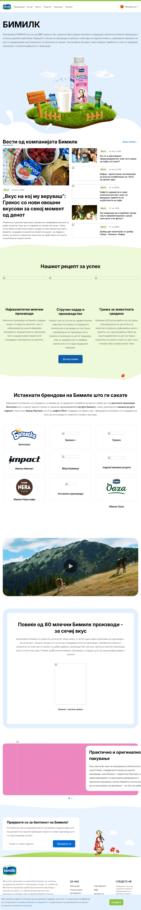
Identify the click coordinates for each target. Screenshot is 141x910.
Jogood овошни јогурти (116, 467)
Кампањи (58, 7)
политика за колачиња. (22, 905)
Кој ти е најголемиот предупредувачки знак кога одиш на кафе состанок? (118, 159)
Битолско (24, 444)
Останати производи (70, 493)
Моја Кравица (70, 468)
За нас (30, 7)
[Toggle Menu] (24, 7)
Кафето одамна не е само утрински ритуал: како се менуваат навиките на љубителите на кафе (114, 196)
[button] (128, 6)
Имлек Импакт (24, 468)
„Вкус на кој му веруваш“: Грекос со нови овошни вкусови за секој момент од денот (34, 205)
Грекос (116, 440)
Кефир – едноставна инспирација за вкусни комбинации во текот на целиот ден (118, 177)
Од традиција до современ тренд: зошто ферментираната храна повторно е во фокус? (118, 215)
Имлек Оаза (116, 506)
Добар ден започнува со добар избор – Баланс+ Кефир (116, 233)
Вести (38, 7)
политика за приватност (37, 902)
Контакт (69, 7)
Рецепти (47, 7)
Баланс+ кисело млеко (70, 709)
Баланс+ (70, 440)
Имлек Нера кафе (24, 499)
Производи (19, 7)
